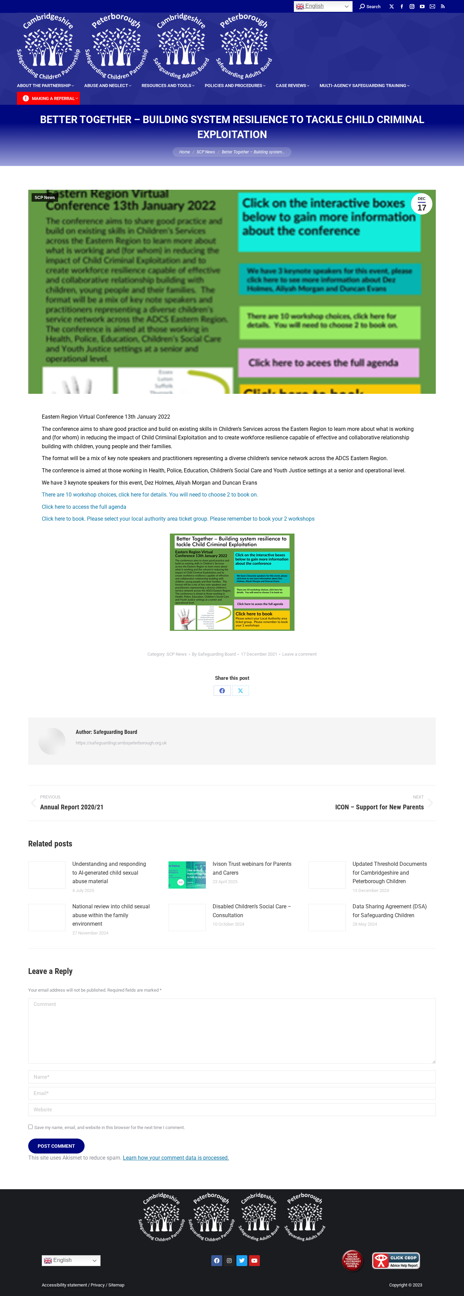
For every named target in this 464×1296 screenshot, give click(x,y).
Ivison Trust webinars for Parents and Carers (252, 868)
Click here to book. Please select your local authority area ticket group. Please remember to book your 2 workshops (178, 519)
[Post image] (47, 875)
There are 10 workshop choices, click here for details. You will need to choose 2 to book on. (150, 494)
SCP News (45, 197)
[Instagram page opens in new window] (412, 6)
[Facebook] (222, 691)
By (214, 654)
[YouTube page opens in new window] (422, 6)
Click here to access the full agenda (84, 507)
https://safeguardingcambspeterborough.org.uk (121, 742)
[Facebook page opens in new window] (401, 6)
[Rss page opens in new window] (442, 6)
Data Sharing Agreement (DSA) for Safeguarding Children (390, 911)
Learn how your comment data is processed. (176, 1158)
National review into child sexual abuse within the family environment (111, 915)
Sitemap (116, 1284)
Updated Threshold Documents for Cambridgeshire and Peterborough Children (390, 873)
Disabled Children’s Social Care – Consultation (252, 911)
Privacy (98, 1284)
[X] (240, 691)
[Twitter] (241, 1260)
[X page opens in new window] (391, 6)
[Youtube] (254, 1260)
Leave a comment (299, 654)
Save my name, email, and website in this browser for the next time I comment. (109, 1127)
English (314, 6)
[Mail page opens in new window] (432, 6)
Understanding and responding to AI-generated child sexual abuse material (109, 873)
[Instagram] (229, 1260)
